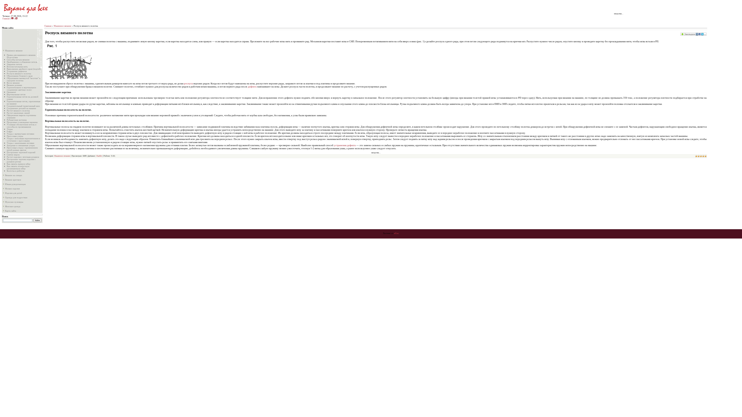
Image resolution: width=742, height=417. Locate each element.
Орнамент (11, 92)
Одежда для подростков (15, 197)
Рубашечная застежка (17, 120)
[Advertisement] (20, 38)
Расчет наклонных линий (18, 113)
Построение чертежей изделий (21, 152)
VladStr (99, 156)
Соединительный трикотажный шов (23, 106)
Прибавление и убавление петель (22, 62)
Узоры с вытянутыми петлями (20, 134)
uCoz (396, 233)
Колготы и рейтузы (15, 171)
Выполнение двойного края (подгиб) (24, 69)
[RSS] (16, 19)
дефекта (252, 86)
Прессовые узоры (15, 136)
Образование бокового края (19, 76)
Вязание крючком (12, 180)
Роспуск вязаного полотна (19, 73)
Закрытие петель (14, 64)
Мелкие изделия (12, 188)
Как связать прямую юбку (19, 164)
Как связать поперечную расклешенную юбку (18, 167)
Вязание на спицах (13, 175)
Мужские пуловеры (13, 202)
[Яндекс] (6, 220)
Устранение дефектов (17, 71)
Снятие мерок (13, 154)
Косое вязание (13, 83)
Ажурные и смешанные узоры (21, 145)
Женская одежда (12, 206)
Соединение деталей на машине (21, 108)
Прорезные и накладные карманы (22, 122)
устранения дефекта (345, 145)
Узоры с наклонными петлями (20, 143)
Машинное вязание (13, 50)
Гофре (9, 131)
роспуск (188, 83)
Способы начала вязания (18, 59)
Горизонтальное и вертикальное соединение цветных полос (21, 88)
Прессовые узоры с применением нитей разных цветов (22, 149)
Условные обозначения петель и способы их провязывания (21, 125)
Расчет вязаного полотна (18, 110)
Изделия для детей (13, 193)
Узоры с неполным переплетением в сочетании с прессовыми (23, 139)
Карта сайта (10, 211)
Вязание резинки (14, 85)
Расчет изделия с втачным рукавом (23, 157)
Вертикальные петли (16, 94)
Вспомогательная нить (17, 66)
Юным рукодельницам (15, 184)
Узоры (10, 129)
